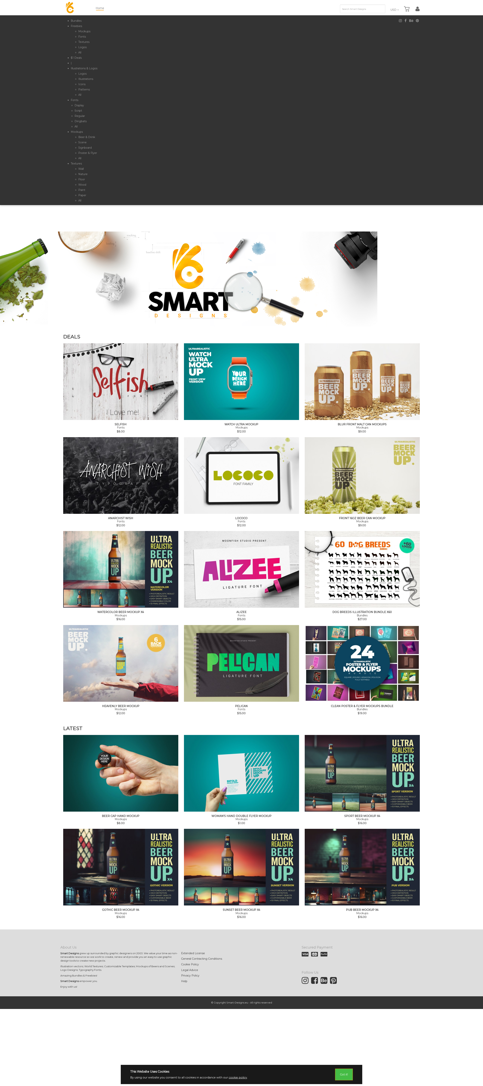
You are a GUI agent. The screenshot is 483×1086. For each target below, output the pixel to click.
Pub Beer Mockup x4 (362, 910)
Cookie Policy (190, 964)
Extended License (193, 953)
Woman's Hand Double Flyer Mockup (241, 816)
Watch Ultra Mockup (241, 424)
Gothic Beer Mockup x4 (120, 910)
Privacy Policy (190, 975)
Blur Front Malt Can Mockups (362, 424)
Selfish (121, 424)
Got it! (344, 1074)
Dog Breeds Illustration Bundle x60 (362, 612)
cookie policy (238, 1077)
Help (184, 981)
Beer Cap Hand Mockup (120, 816)
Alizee (241, 612)
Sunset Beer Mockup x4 (241, 910)
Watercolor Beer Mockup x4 (120, 612)
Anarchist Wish (120, 518)
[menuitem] (76, 20)
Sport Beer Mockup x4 (362, 816)
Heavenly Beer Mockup (120, 706)
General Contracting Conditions (201, 958)
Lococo (241, 518)
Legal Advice (189, 970)
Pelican (241, 706)
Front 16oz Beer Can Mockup (362, 518)
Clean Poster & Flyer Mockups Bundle (362, 706)
